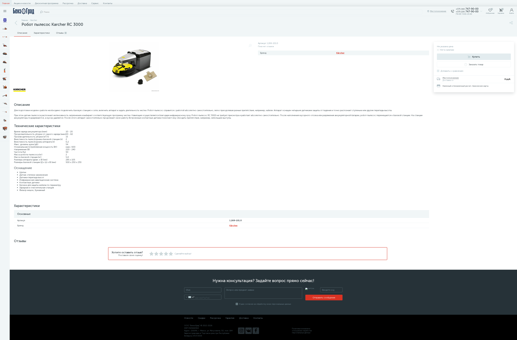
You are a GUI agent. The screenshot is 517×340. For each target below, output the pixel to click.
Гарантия (230, 318)
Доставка (82, 3)
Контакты (107, 3)
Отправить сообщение (324, 297)
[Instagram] (241, 330)
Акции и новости (22, 3)
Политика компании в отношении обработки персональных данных (302, 331)
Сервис (95, 3)
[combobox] (189, 297)
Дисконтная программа (46, 3)
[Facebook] (256, 330)
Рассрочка (68, 3)
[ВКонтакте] (248, 330)
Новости (188, 318)
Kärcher (340, 53)
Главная (6, 3)
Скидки (201, 318)
